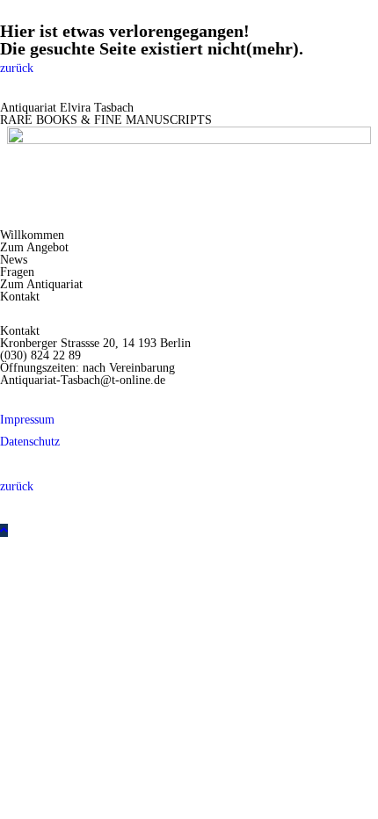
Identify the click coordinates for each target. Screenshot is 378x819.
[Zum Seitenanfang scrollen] (4, 530)
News (13, 259)
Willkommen (32, 235)
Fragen (17, 272)
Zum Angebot (34, 247)
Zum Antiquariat (41, 284)
